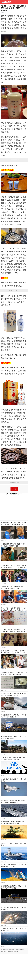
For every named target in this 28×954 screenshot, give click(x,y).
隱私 (15, 951)
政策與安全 (8, 951)
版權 (17, 951)
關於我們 (3, 951)
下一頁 (14, 489)
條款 (12, 951)
